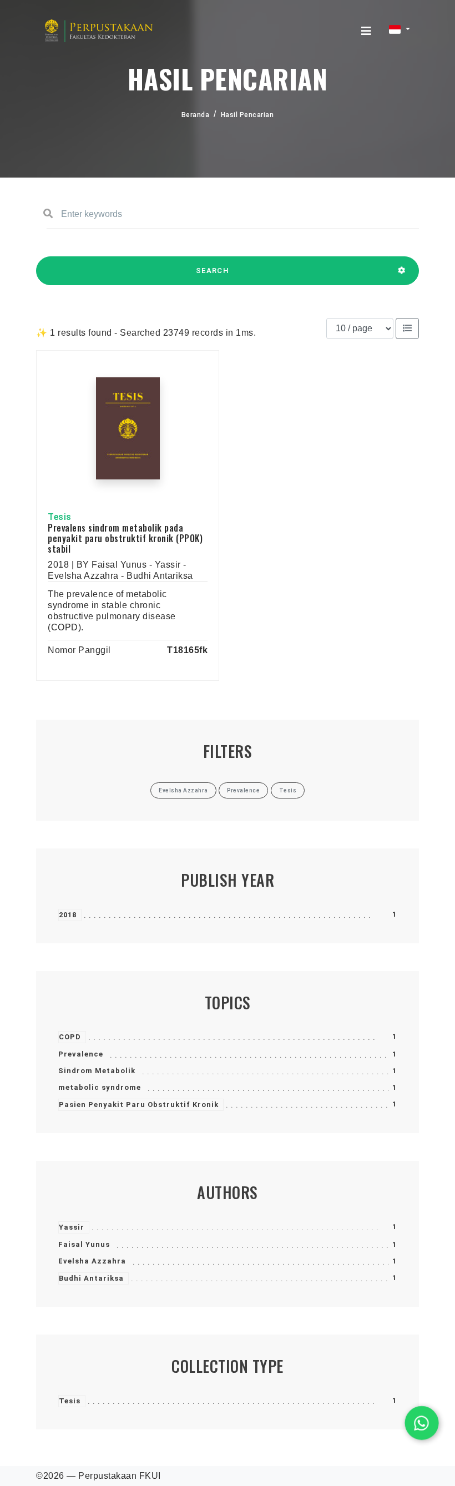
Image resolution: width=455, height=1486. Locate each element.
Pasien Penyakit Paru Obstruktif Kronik (139, 1104)
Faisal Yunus (84, 1244)
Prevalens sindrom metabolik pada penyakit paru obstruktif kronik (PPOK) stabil (125, 538)
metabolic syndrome (99, 1087)
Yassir (71, 1227)
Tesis (69, 1401)
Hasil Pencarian (247, 115)
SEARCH (212, 270)
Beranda (195, 115)
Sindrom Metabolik (96, 1071)
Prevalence (80, 1054)
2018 (68, 915)
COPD (70, 1037)
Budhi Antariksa (91, 1278)
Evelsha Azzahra (92, 1261)
